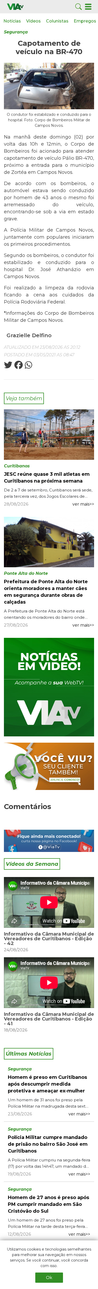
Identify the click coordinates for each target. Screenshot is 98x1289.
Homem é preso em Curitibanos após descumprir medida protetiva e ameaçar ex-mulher (47, 1084)
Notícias (12, 21)
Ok (49, 1277)
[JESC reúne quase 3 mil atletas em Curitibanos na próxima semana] (49, 434)
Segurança (16, 32)
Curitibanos (17, 465)
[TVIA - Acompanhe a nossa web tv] (49, 687)
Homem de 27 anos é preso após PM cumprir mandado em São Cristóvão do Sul (48, 1204)
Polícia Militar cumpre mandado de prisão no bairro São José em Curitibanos (48, 1144)
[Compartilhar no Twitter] (8, 366)
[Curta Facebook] (49, 841)
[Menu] (88, 6)
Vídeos (33, 21)
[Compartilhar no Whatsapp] (28, 366)
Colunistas (57, 21)
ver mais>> (83, 504)
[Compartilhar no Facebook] (18, 366)
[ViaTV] (15, 6)
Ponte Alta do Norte (26, 573)
